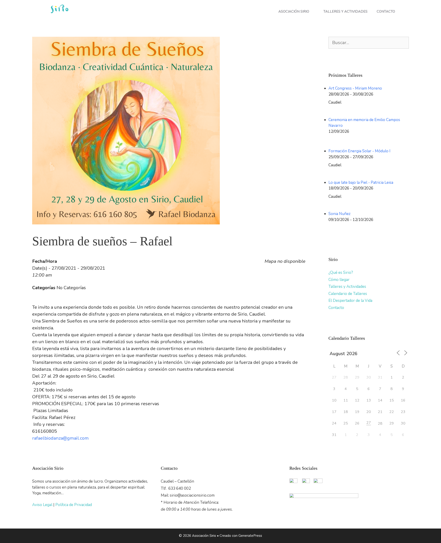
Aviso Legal (42, 504)
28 (380, 423)
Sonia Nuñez (339, 213)
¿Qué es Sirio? (340, 272)
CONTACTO (386, 11)
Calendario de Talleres (347, 293)
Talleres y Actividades (347, 286)
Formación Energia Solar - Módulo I (359, 151)
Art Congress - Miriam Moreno (355, 88)
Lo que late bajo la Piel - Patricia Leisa (360, 182)
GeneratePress (250, 535)
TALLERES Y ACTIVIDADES (345, 11)
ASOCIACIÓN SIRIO (293, 11)
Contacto (336, 307)
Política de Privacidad (73, 504)
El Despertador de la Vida (350, 300)
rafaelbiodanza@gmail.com (60, 438)
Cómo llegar (339, 279)
